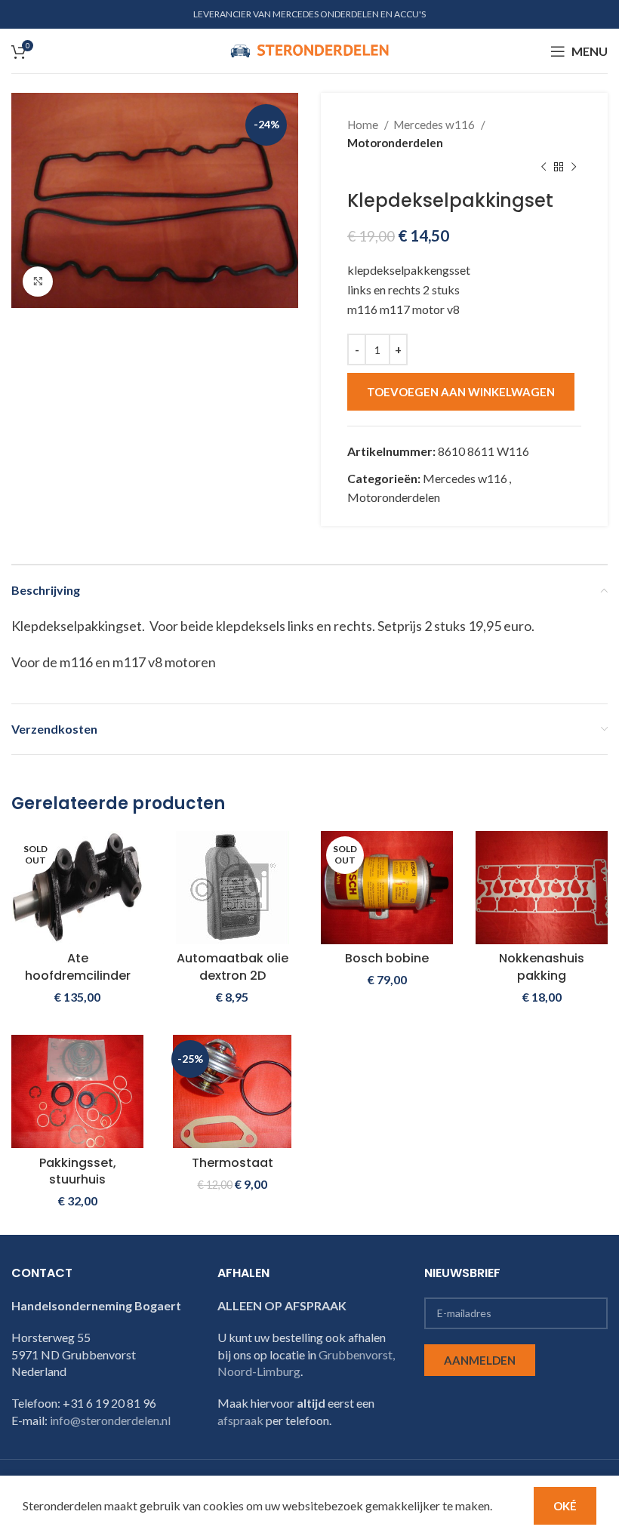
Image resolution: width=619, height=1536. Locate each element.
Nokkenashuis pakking (541, 966)
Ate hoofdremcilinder (78, 966)
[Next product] (573, 167)
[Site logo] (309, 49)
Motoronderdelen (395, 142)
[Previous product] (543, 167)
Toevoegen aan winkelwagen (461, 392)
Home (363, 124)
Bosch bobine (387, 958)
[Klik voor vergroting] (38, 281)
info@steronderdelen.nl (110, 1420)
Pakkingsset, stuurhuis (77, 1171)
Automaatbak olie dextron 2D (232, 966)
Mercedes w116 (435, 124)
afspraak (240, 1420)
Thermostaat (232, 1162)
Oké (565, 1506)
